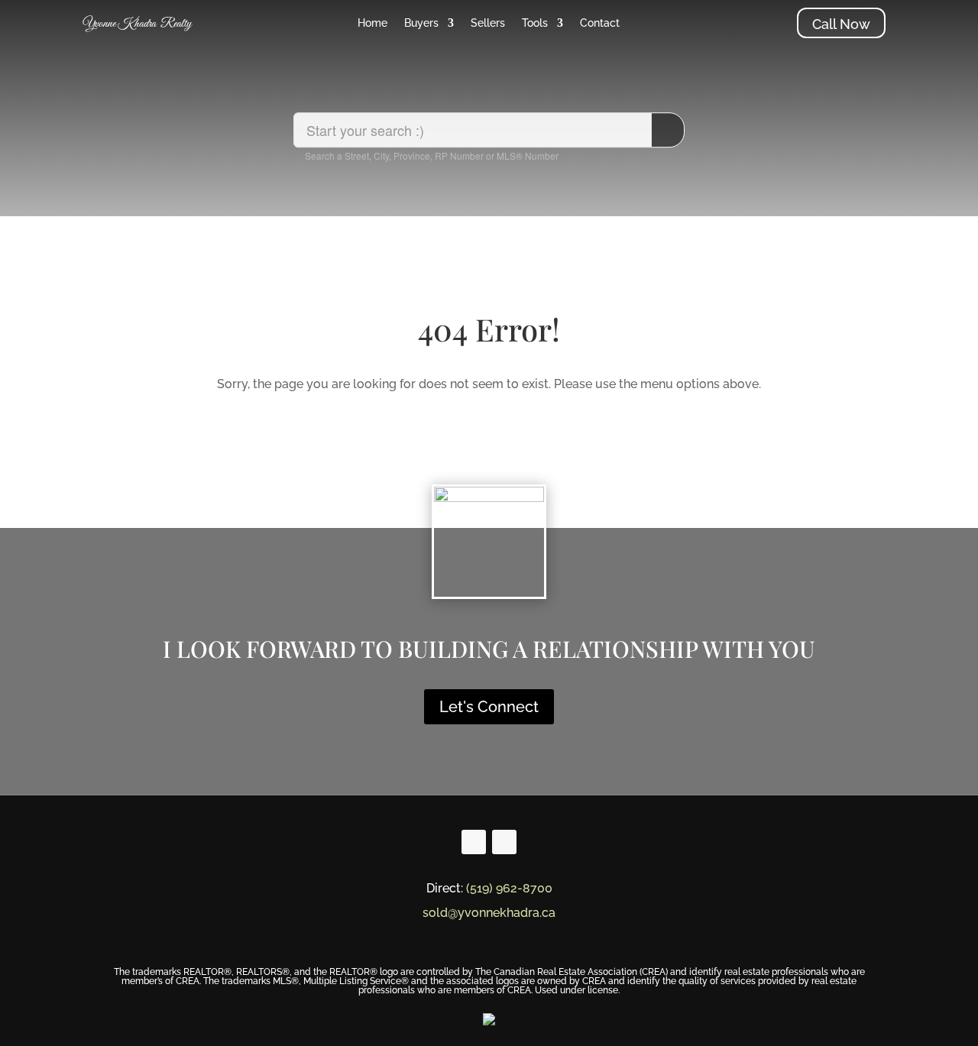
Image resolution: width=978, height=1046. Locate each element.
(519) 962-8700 (509, 888)
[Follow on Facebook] (473, 842)
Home (372, 23)
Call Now (841, 24)
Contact (600, 23)
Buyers (421, 23)
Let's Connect (489, 707)
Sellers (488, 23)
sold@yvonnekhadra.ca (489, 912)
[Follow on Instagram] (504, 842)
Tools (535, 23)
